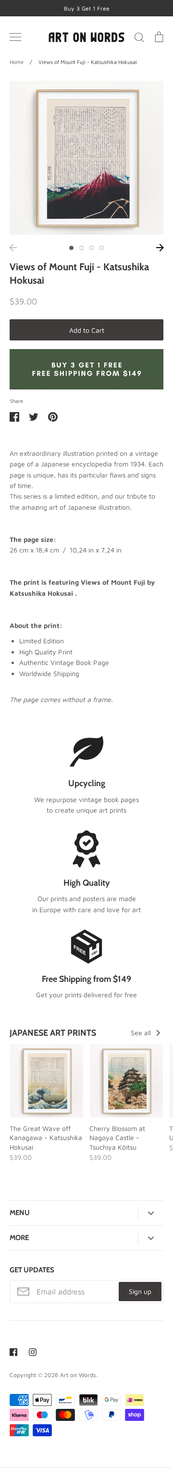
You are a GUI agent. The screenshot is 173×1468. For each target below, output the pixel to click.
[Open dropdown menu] (150, 1213)
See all (142, 1033)
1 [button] (71, 248)
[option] (86, 158)
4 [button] (101, 248)
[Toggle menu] (15, 37)
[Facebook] (13, 1352)
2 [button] (81, 248)
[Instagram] (32, 1352)
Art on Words (78, 1375)
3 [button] (91, 248)
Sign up (140, 1291)
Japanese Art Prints (53, 1033)
